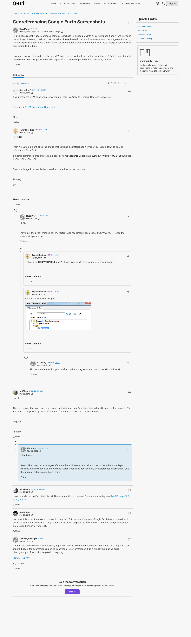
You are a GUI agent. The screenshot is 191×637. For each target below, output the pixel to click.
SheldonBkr (25, 512)
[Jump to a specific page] (129, 83)
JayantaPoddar (26, 130)
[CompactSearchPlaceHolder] (163, 3)
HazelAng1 (24, 29)
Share (16, 64)
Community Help (145, 38)
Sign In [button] (72, 591)
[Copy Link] (62, 32)
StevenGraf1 (25, 90)
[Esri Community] (18, 3)
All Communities (144, 26)
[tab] (18, 75)
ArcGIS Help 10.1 (21, 557)
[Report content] (129, 22)
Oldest (24, 83)
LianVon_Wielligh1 (28, 538)
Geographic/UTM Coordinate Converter (34, 107)
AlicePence (24, 489)
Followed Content (145, 34)
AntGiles (23, 391)
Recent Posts (143, 30)
